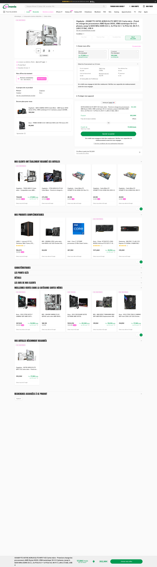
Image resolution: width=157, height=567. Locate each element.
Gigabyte (42, 90)
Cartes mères (47, 16)
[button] (53, 50)
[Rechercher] (104, 6)
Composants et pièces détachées (32, 16)
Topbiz (110, 102)
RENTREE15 (41, 78)
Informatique (17, 16)
